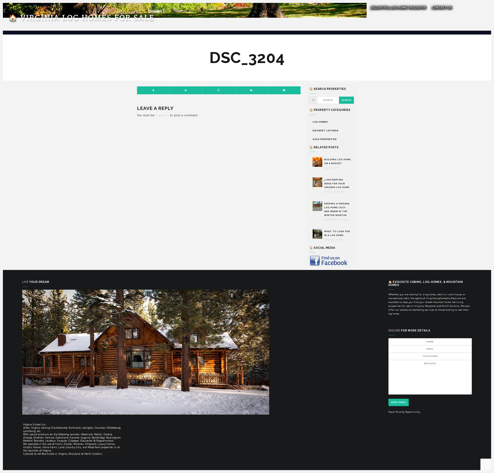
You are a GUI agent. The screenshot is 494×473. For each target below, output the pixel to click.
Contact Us (442, 7)
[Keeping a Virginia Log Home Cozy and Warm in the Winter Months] (318, 206)
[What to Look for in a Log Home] (318, 234)
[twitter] (186, 90)
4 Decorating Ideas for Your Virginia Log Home (337, 184)
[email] (284, 90)
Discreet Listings (325, 130)
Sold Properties (325, 139)
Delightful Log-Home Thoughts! (398, 7)
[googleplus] (218, 90)
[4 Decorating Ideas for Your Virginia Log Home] (318, 182)
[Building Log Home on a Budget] (318, 162)
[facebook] (153, 90)
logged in (162, 115)
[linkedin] (251, 90)
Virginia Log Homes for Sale (81, 18)
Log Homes (320, 122)
